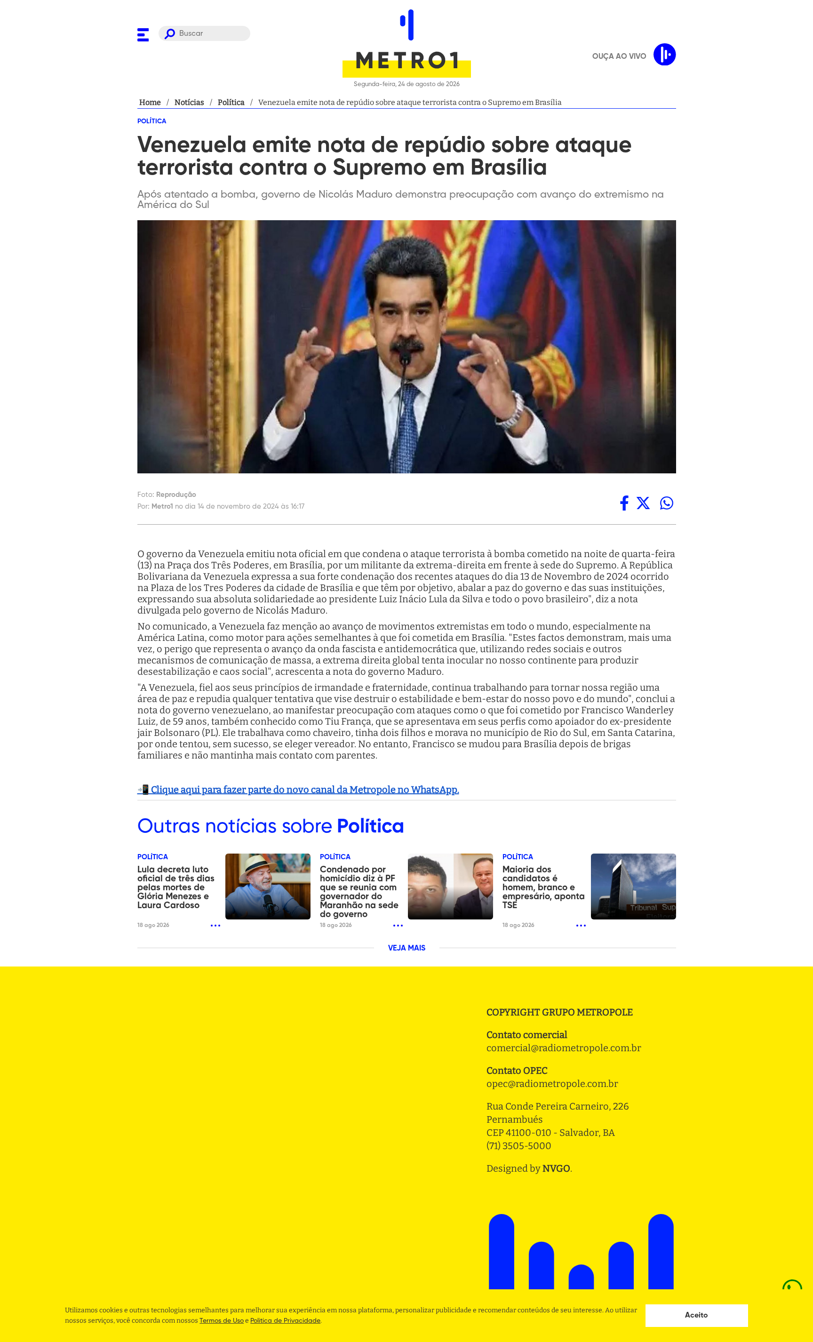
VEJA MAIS (406, 948)
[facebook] (624, 503)
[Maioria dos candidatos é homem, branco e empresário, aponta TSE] (633, 886)
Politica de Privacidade (285, 1321)
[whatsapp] (666, 503)
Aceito (696, 1315)
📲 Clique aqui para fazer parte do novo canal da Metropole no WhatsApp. (298, 789)
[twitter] (643, 503)
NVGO (556, 1168)
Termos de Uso (221, 1321)
